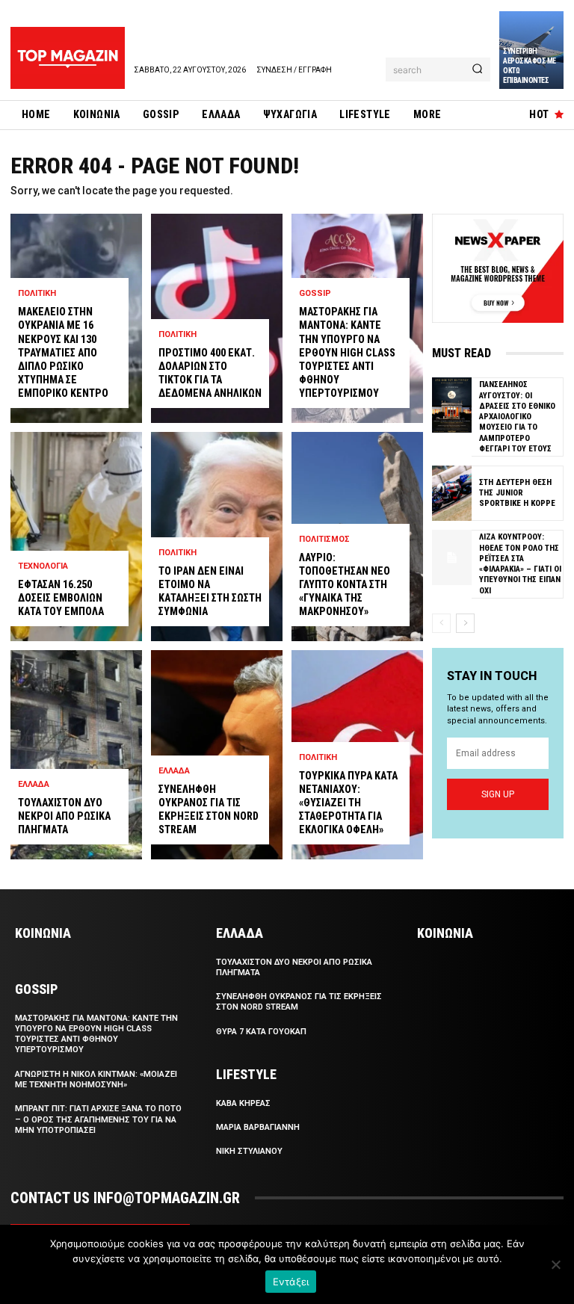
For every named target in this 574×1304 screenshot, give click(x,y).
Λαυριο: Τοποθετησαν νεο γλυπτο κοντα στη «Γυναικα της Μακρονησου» (344, 584)
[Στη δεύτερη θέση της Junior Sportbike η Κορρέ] (452, 493)
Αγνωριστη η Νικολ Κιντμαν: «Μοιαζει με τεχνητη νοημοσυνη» (96, 1079)
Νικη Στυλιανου (249, 1151)
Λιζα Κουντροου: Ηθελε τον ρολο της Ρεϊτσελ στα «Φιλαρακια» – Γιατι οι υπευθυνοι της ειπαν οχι (520, 563)
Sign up (497, 794)
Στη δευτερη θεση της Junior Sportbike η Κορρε (517, 493)
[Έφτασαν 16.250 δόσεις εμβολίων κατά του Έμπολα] (76, 536)
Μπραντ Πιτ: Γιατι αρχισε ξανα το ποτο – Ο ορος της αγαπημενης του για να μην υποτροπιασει (98, 1119)
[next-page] (465, 623)
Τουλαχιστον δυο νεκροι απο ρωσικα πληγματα (64, 816)
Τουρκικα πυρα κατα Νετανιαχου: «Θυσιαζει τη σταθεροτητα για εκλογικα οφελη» (348, 803)
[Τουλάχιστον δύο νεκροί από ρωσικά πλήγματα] (76, 754)
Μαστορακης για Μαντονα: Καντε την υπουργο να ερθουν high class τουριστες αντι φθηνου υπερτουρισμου (347, 352)
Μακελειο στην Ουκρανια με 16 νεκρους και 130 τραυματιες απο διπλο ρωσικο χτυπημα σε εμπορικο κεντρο (63, 352)
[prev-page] (441, 623)
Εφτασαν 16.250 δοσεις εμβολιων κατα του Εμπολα (61, 597)
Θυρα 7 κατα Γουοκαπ (261, 1031)
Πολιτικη (37, 293)
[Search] (477, 69)
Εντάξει (291, 1282)
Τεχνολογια (43, 566)
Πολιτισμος (324, 539)
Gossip (315, 293)
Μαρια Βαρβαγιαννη (258, 1127)
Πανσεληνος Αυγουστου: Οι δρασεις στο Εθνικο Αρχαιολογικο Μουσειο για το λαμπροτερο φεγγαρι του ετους (517, 417)
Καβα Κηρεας (243, 1103)
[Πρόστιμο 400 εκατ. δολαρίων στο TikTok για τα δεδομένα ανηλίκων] (217, 318)
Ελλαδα (33, 784)
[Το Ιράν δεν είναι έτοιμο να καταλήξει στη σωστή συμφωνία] (217, 536)
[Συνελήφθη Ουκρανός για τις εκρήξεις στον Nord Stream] (217, 754)
